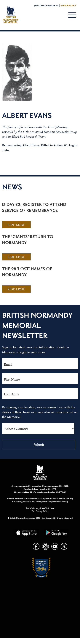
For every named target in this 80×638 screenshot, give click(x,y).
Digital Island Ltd (65, 517)
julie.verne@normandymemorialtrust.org (50, 501)
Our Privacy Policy (40, 511)
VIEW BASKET (68, 5)
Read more (16, 225)
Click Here (49, 508)
